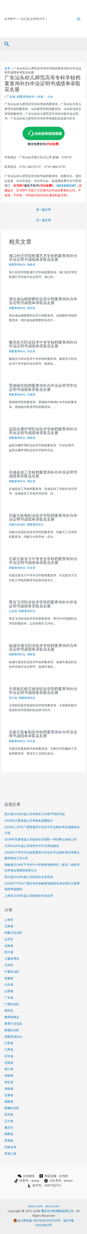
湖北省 (31, 308)
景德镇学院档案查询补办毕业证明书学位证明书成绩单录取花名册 (43, 387)
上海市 (8, 919)
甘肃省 (8, 1095)
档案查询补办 (26, 96)
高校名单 (10, 1147)
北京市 (8, 939)
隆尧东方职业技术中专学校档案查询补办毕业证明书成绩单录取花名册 (43, 344)
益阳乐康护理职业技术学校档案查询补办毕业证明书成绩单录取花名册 (43, 431)
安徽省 (8, 978)
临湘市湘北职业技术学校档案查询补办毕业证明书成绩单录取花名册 (43, 647)
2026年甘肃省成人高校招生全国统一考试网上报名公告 (40, 839)
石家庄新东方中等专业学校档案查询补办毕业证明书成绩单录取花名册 (43, 560)
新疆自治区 (11, 1030)
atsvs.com (52, 1206)
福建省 (8, 1101)
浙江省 (8, 1069)
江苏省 (8, 1043)
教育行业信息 (13, 1023)
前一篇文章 (43, 209)
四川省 (13, 697)
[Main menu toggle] (78, 19)
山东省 (13, 611)
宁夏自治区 (11, 971)
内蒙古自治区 (17, 524)
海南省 (31, 264)
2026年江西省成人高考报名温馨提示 (28, 820)
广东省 (10, 96)
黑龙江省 (10, 1153)
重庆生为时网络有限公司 (57, 1211)
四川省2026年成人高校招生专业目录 (28, 877)
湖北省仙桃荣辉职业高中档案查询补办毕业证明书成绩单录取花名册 (43, 301)
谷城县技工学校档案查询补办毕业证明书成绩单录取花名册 (43, 474)
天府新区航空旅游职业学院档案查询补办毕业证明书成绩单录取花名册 (43, 690)
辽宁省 (8, 1121)
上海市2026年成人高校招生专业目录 (28, 895)
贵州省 (8, 1114)
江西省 (31, 394)
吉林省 (8, 945)
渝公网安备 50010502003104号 (39, 1220)
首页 (7, 68)
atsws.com (35, 1206)
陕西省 (8, 1134)
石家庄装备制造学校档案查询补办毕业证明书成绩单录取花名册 (43, 734)
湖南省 (31, 437)
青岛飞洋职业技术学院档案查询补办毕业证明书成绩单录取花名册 (43, 604)
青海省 (8, 1140)
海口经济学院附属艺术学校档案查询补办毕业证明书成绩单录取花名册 (43, 257)
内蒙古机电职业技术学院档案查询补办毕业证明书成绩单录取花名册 (43, 517)
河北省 (31, 351)
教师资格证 (11, 1017)
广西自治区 (11, 1004)
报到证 (8, 1010)
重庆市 (8, 1127)
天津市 (8, 965)
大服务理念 (11, 958)
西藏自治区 (11, 1108)
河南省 (8, 1062)
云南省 (8, 926)
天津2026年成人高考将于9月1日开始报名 (31, 846)
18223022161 (66, 185)
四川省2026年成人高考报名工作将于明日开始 (34, 814)
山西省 (8, 991)
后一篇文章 (43, 220)
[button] (7, 44)
